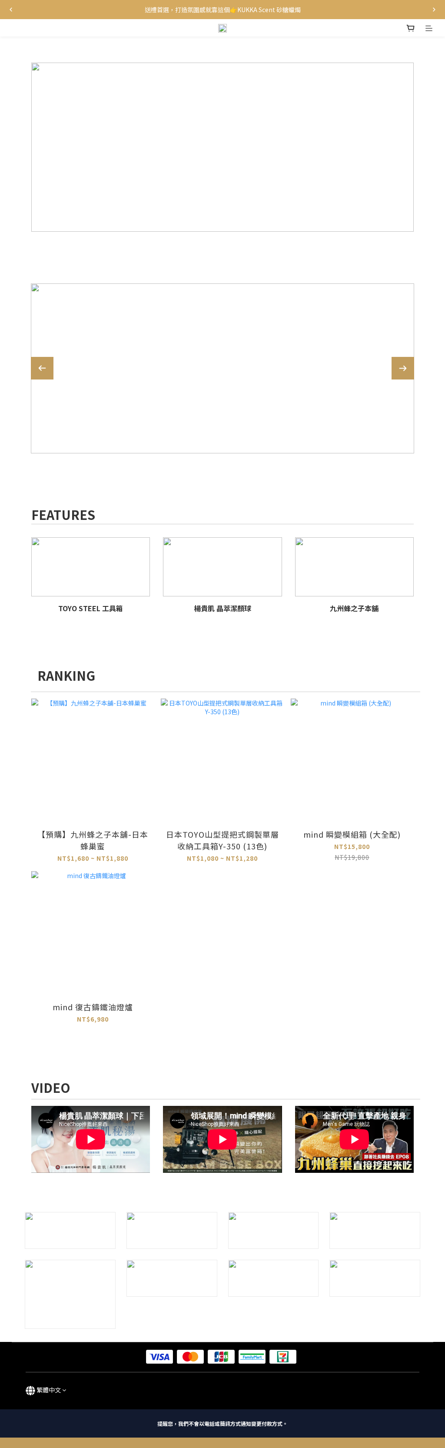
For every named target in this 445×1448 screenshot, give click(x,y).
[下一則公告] (434, 9)
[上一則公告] (11, 9)
